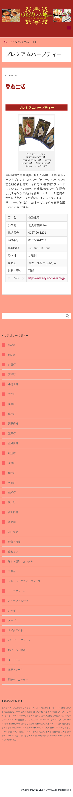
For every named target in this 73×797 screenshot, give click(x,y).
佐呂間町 (13, 443)
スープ (12, 620)
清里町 (12, 374)
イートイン (14, 659)
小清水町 (13, 384)
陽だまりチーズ (27, 735)
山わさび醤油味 (27, 724)
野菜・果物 (14, 541)
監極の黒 (54, 727)
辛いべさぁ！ (14, 735)
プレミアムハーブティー (35, 720)
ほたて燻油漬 (26, 712)
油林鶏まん (40, 724)
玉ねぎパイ (17, 727)
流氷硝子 (62, 724)
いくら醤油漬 (16, 708)
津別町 (12, 413)
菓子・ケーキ (15, 669)
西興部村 (13, 512)
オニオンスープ (11, 716)
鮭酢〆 (61, 735)
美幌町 (12, 404)
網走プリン (13, 732)
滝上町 (12, 502)
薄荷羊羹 (56, 732)
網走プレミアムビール (28, 732)
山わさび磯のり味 (12, 724)
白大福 (26, 727)
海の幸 (12, 522)
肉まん (42, 732)
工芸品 (12, 571)
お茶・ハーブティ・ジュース (24, 581)
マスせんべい (52, 720)
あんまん (6, 708)
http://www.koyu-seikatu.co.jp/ (46, 278)
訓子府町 (13, 423)
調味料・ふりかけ (18, 679)
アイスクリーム (17, 590)
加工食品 (13, 532)
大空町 (12, 394)
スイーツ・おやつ (18, 600)
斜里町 (12, 364)
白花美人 (45, 727)
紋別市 (12, 453)
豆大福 (63, 732)
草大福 (48, 732)
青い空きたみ (41, 735)
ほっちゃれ (38, 712)
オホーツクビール (27, 716)
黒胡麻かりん (10, 740)
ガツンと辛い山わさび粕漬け (48, 716)
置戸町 (12, 433)
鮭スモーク (52, 735)
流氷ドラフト (51, 724)
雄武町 (12, 492)
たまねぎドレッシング (50, 708)
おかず (12, 610)
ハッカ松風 (19, 720)
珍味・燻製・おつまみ (20, 561)
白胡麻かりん (35, 727)
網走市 (12, 354)
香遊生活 (15, 86)
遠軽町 (12, 463)
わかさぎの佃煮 (50, 712)
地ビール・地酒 (17, 649)
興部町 (12, 482)
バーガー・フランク (19, 640)
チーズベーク (7, 720)
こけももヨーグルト (31, 708)
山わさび (13, 551)
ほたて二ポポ (14, 712)
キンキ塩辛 (66, 716)
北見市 (12, 344)
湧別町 (12, 472)
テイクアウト (15, 630)
